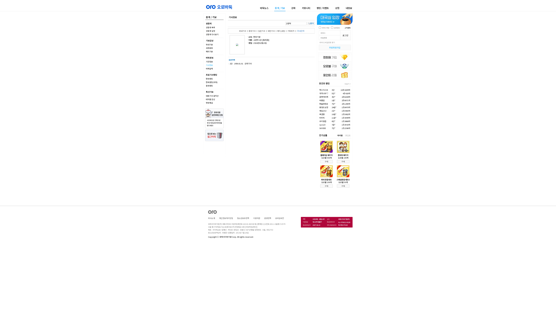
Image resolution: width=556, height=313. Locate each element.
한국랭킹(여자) (211, 82)
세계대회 (209, 48)
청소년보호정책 (243, 218)
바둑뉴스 (264, 8)
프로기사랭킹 (211, 74)
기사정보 (209, 65)
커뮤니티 (306, 8)
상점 (337, 8)
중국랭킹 (209, 85)
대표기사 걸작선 (212, 95)
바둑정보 (209, 57)
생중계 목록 (210, 27)
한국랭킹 (209, 78)
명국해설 (209, 102)
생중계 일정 (210, 31)
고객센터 (347, 28)
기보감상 (209, 40)
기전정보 (209, 61)
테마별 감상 (210, 99)
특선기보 (209, 91)
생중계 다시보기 (212, 34)
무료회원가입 (334, 47)
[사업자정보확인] (251, 227)
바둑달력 (209, 68)
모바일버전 (279, 218)
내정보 (349, 8)
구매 (326, 161)
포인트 (348, 135)
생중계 (209, 23)
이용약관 (256, 218)
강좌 (293, 8)
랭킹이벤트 (323, 8)
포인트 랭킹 (324, 83)
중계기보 (280, 8)
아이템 (340, 135)
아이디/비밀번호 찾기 (327, 42)
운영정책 (267, 218)
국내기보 (209, 44)
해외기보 (209, 51)
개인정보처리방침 (226, 218)
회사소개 (211, 218)
